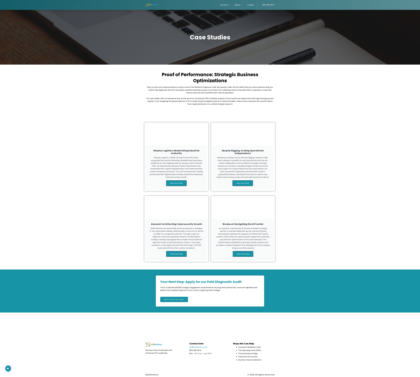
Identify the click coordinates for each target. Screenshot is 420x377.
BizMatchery (151, 374)
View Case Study (176, 183)
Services (223, 5)
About (237, 5)
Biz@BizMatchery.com (198, 347)
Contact (250, 5)
